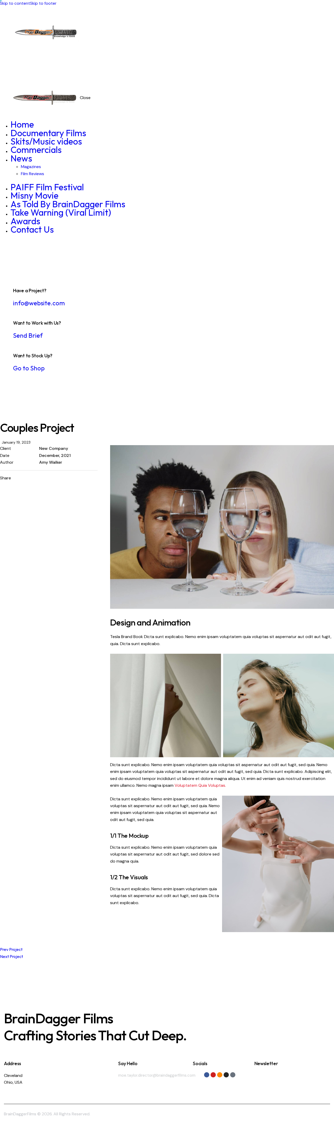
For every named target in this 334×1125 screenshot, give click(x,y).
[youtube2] (289, 40)
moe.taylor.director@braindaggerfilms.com (156, 1075)
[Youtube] (213, 1074)
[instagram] (314, 40)
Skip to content (15, 3)
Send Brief (28, 335)
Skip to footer (43, 3)
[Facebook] (206, 1074)
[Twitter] (40, 478)
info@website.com (39, 303)
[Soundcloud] (219, 1074)
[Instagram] (226, 1074)
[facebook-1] (276, 40)
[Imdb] (232, 1074)
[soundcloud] (302, 40)
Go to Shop (29, 368)
